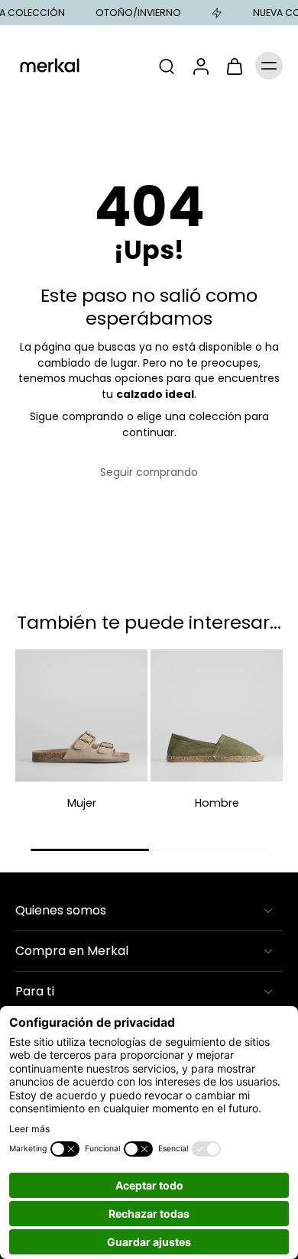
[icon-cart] (234, 65)
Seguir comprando (149, 472)
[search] (166, 65)
